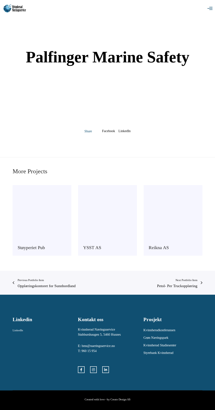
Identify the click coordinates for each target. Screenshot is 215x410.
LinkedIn (124, 131)
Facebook (108, 131)
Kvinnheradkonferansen (159, 330)
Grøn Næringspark (155, 337)
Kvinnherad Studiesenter (159, 345)
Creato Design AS (120, 399)
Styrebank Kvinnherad (158, 353)
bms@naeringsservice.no (98, 346)
